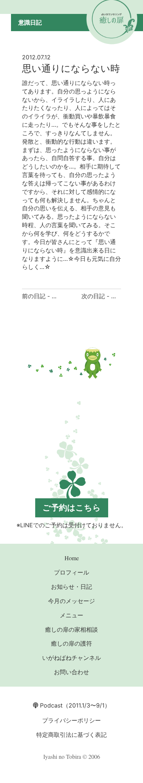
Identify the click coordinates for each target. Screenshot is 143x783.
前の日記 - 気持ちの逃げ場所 (60, 296)
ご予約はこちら (72, 507)
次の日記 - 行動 (102, 296)
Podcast (50, 705)
